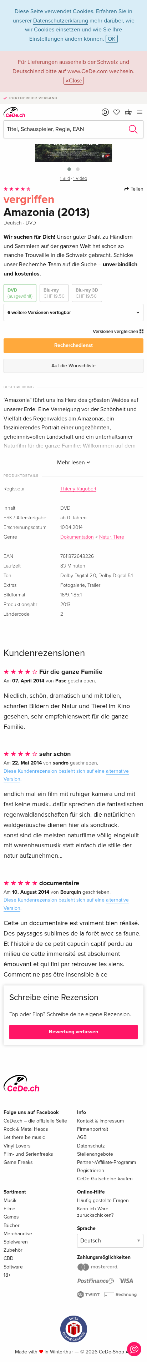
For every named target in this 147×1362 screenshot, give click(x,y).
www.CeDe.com (87, 71)
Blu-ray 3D (87, 293)
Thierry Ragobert (78, 488)
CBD (9, 1258)
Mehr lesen (71, 462)
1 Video (80, 178)
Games (11, 1217)
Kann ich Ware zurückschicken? (95, 1212)
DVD (19, 293)
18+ (7, 1275)
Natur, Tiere (111, 537)
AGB (82, 1137)
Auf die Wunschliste (73, 366)
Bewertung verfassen (73, 1032)
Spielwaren (16, 1242)
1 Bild (65, 178)
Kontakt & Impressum (100, 1121)
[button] (69, 169)
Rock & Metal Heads (26, 1129)
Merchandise (18, 1234)
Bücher (12, 1225)
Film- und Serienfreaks (28, 1154)
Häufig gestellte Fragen (103, 1200)
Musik (10, 1200)
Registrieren (90, 1170)
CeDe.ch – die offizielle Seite (35, 1121)
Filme (9, 1209)
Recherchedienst (73, 345)
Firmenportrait (92, 1129)
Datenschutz (91, 1146)
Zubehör (13, 1250)
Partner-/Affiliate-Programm (106, 1162)
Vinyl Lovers (17, 1146)
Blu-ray (54, 293)
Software (13, 1267)
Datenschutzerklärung (60, 20)
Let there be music (24, 1137)
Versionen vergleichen (116, 331)
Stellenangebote (95, 1154)
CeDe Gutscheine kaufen (105, 1179)
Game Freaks (18, 1162)
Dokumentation (77, 537)
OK (112, 38)
